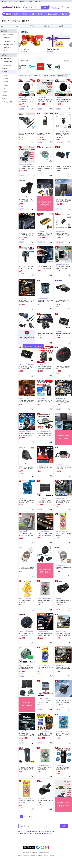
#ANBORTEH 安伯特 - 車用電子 (27, 831)
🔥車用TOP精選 (6, 48)
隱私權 (46, 855)
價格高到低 (53, 75)
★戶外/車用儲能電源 (7, 44)
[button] (20, 44)
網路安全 (40, 855)
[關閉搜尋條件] (31, 7)
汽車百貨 (4, 95)
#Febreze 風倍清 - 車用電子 (47, 831)
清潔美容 (4, 98)
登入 (56, 7)
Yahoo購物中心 (11, 7)
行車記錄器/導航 (6, 65)
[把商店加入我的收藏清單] (33, 343)
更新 (48, 852)
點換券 (16, 14)
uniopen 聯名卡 (54, 14)
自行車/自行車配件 (7, 102)
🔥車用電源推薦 (6, 38)
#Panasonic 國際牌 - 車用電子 (43, 833)
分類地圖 (52, 855)
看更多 (40, 14)
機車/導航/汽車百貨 (6, 58)
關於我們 (26, 855)
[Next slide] (34, 87)
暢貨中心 (33, 14)
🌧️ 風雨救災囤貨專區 (7, 34)
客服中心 (20, 855)
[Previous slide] (20, 87)
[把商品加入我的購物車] (33, 109)
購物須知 (33, 855)
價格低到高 (45, 75)
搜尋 (63, 826)
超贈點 (65, 14)
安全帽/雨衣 (5, 68)
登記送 (24, 14)
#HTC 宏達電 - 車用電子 (25, 833)
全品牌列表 (67, 61)
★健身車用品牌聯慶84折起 (9, 41)
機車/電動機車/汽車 (7, 62)
